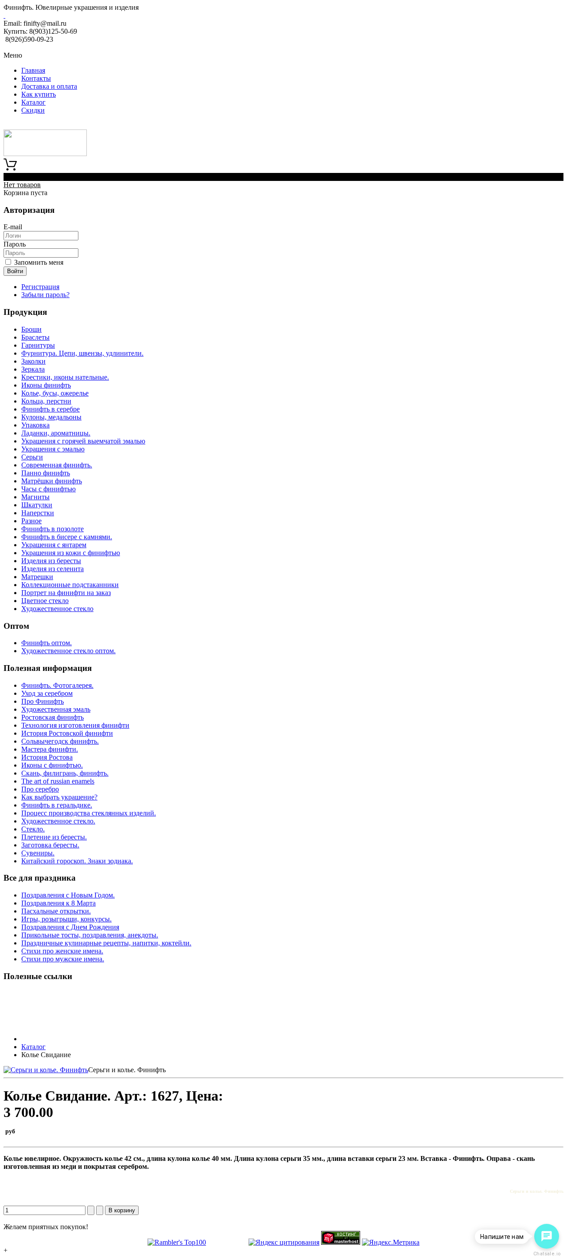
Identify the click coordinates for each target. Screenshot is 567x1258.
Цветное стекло (45, 600)
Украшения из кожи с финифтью (70, 552)
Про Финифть (42, 701)
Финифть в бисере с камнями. (66, 537)
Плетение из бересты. (54, 837)
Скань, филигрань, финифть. (65, 773)
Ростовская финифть (52, 717)
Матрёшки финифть (51, 481)
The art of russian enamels (57, 781)
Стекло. (33, 829)
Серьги (32, 457)
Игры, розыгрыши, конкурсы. (66, 919)
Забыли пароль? (45, 294)
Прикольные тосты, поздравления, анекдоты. (89, 935)
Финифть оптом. (46, 643)
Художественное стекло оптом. (68, 650)
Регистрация (40, 286)
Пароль (15, 244)
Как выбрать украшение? (59, 797)
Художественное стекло (57, 608)
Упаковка (35, 425)
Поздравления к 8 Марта (58, 903)
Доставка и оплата (49, 86)
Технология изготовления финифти (75, 725)
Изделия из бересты (51, 560)
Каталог (33, 102)
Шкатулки (36, 505)
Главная (33, 70)
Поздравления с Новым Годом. (68, 895)
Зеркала (33, 369)
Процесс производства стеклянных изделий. (88, 813)
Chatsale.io (546, 1254)
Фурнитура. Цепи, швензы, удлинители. (82, 353)
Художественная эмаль (55, 709)
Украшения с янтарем (53, 545)
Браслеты (35, 337)
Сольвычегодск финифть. (60, 741)
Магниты (35, 497)
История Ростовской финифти (67, 733)
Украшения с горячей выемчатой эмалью (83, 441)
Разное (31, 521)
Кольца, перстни (46, 401)
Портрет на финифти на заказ (66, 592)
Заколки (33, 361)
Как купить (38, 94)
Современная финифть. (56, 465)
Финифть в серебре (50, 409)
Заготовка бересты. (50, 845)
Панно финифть (45, 473)
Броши (31, 329)
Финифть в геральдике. (56, 805)
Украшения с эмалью (53, 449)
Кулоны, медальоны (51, 417)
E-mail (13, 227)
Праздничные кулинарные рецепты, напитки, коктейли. (106, 943)
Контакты (36, 78)
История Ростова (47, 757)
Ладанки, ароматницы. (55, 433)
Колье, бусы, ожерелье (55, 393)
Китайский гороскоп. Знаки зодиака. (77, 861)
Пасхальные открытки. (56, 911)
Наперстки (37, 513)
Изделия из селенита (52, 568)
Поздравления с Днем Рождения (70, 927)
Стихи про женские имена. (62, 951)
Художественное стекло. (58, 821)
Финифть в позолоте (52, 529)
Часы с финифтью (48, 489)
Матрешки (37, 576)
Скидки (33, 110)
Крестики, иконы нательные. (65, 377)
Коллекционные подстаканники (70, 584)
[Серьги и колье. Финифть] (46, 1070)
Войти (15, 271)
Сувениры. (37, 853)
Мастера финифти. (49, 749)
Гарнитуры (38, 345)
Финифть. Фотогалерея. (57, 685)
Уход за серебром (47, 693)
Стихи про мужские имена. (62, 959)
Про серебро (40, 789)
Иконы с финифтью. (52, 765)
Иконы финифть (46, 385)
